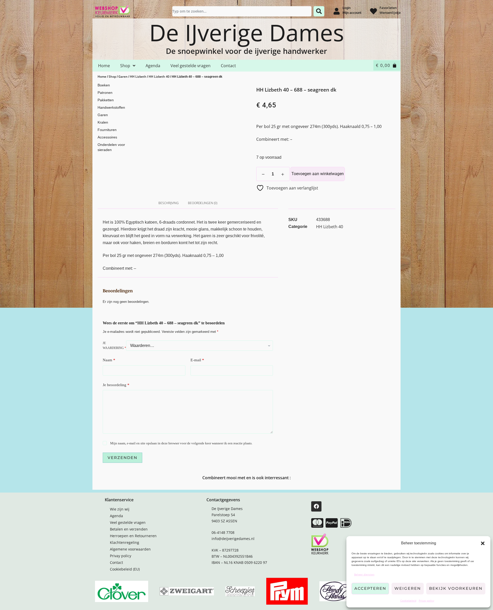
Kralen (103, 122)
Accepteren (370, 588)
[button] (482, 543)
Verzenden (122, 457)
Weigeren (407, 588)
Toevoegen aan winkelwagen (317, 173)
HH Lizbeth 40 (159, 76)
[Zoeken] (319, 11)
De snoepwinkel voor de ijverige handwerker (246, 51)
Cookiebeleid (408, 600)
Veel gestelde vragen (190, 65)
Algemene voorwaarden (130, 549)
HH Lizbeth (138, 76)
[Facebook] (316, 506)
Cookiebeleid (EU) (125, 569)
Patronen (105, 93)
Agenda (153, 65)
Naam (109, 360)
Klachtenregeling (124, 542)
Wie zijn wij (119, 509)
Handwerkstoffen (111, 107)
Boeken (104, 85)
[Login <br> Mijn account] (336, 11)
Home (104, 65)
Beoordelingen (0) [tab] (202, 203)
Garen (123, 76)
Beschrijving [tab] (168, 203)
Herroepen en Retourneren (133, 535)
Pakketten (106, 100)
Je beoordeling (116, 385)
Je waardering (114, 345)
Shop (125, 65)
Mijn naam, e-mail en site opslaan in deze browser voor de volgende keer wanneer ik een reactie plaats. (181, 443)
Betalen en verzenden (129, 529)
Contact (228, 65)
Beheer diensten (364, 574)
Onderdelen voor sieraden (111, 147)
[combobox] (241, 11)
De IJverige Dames (246, 32)
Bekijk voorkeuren (455, 588)
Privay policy (426, 600)
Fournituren (107, 130)
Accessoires (107, 137)
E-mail (197, 360)
